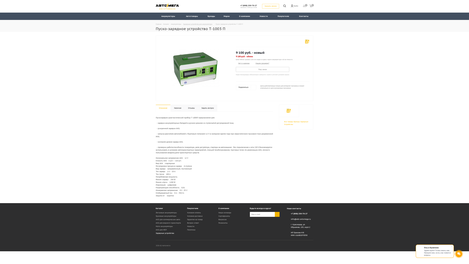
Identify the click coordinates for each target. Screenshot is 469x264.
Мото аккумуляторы (164, 226)
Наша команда (224, 213)
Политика (191, 230)
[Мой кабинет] (292, 6)
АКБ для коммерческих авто (168, 219)
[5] (246, 41)
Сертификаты (224, 216)
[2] (239, 41)
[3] (241, 41)
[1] (237, 41)
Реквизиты (223, 223)
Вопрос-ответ (193, 223)
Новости (190, 226)
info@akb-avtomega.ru (301, 219)
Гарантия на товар (195, 219)
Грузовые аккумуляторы (166, 216)
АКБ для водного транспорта (168, 223)
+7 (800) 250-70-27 (248, 5)
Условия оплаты (194, 213)
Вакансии (222, 219)
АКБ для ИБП (161, 230)
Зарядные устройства (165, 233)
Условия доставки (195, 216)
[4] (244, 41)
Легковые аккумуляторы (166, 213)
